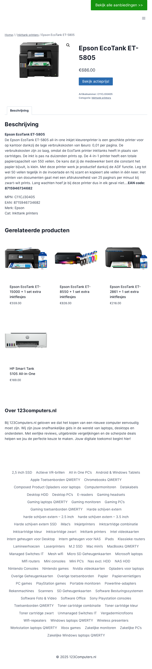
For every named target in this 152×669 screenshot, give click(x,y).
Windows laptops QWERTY (71, 620)
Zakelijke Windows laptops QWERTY (76, 635)
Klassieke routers (131, 539)
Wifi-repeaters (35, 620)
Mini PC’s (76, 561)
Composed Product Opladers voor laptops (47, 487)
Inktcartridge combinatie (118, 524)
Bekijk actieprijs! (95, 81)
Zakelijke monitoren (100, 628)
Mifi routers (31, 561)
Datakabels (129, 487)
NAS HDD (122, 561)
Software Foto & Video (39, 598)
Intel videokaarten (124, 532)
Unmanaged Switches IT (77, 613)
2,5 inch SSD (22, 472)
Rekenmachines (21, 591)
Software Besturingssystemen (119, 591)
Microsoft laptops (129, 554)
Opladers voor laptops (126, 569)
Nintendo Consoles (23, 569)
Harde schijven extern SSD (35, 524)
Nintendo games (55, 569)
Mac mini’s (94, 546)
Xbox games (71, 628)
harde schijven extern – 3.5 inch (103, 517)
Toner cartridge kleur (121, 606)
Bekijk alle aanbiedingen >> (119, 5)
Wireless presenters (112, 620)
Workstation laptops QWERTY (33, 628)
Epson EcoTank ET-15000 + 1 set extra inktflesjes (25, 292)
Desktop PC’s (62, 495)
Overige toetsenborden (75, 576)
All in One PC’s (80, 472)
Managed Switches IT (26, 554)
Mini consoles (55, 561)
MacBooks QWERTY (123, 546)
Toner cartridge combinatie (79, 606)
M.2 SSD (76, 546)
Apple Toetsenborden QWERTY (55, 480)
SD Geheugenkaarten (74, 591)
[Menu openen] (143, 18)
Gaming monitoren (86, 502)
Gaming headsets (111, 495)
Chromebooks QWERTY (103, 480)
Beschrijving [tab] (19, 110)
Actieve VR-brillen (50, 472)
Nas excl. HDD (99, 561)
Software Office (73, 598)
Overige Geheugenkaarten (32, 576)
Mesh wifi (55, 554)
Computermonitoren (100, 487)
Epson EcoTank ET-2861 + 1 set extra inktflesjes (125, 292)
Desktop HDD (37, 495)
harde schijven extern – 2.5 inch (48, 517)
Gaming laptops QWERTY (47, 502)
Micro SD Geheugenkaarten (89, 554)
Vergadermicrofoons (117, 613)
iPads (109, 539)
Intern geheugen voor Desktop (31, 539)
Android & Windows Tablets (118, 472)
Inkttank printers (101, 97)
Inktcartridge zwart (61, 532)
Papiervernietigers (126, 576)
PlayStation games (51, 583)
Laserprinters (54, 546)
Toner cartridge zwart (36, 613)
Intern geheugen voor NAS (80, 539)
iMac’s (65, 524)
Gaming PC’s (115, 502)
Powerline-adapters (120, 583)
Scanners (45, 591)
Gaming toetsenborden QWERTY (56, 509)
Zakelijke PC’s (131, 628)
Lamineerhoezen (26, 546)
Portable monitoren (85, 583)
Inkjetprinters (84, 524)
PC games (24, 583)
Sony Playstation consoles (110, 598)
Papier (103, 576)
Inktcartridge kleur (27, 532)
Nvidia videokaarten (89, 569)
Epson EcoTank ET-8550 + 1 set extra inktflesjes (75, 292)
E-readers (85, 495)
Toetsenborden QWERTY (34, 606)
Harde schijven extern (104, 509)
